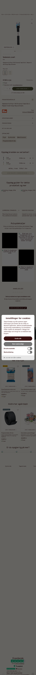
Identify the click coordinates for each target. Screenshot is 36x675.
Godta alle (18, 338)
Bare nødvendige (18, 344)
